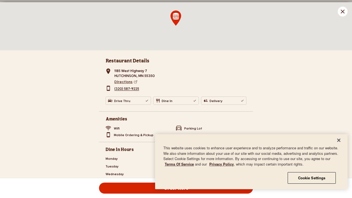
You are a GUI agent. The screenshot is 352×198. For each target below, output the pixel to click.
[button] (343, 11)
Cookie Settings (312, 177)
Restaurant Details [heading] (127, 60)
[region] (251, 161)
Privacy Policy (221, 164)
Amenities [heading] (116, 118)
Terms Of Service (179, 164)
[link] (180, 82)
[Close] (339, 140)
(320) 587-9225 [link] (126, 89)
